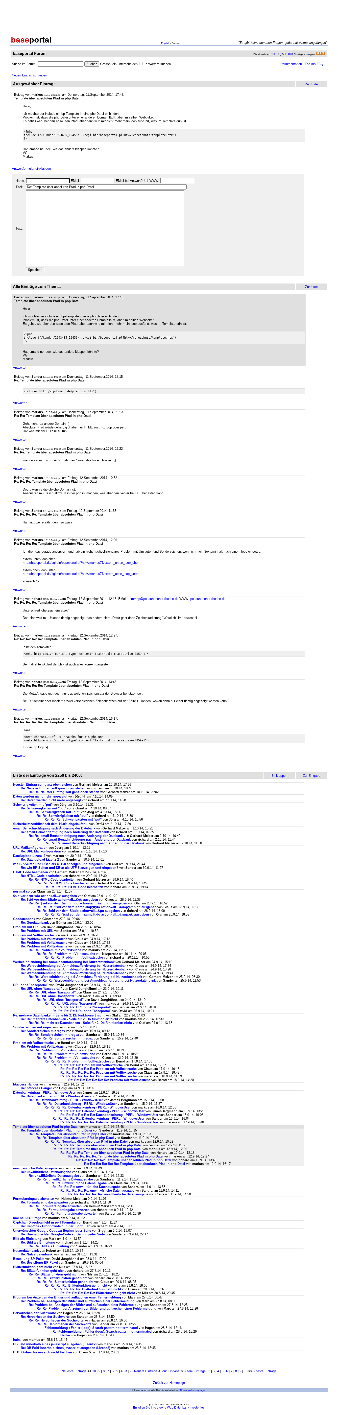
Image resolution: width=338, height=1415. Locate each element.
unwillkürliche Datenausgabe (35, 1168)
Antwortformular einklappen (31, 168)
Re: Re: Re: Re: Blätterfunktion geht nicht (76, 1285)
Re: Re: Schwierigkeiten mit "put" (54, 812)
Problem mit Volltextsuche (33, 935)
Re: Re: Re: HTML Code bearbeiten (63, 883)
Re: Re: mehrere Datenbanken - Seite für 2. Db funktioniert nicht (69, 1019)
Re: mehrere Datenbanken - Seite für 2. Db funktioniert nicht (58, 1015)
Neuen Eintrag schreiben (29, 75)
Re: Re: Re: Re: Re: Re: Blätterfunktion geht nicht (97, 1293)
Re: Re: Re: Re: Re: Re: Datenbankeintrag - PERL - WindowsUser (109, 1115)
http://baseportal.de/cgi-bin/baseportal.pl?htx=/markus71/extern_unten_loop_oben (81, 563)
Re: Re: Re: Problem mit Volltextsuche (66, 954)
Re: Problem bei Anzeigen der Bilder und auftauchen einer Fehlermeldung (78, 1301)
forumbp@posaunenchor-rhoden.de (153, 599)
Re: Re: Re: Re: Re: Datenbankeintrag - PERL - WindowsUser (98, 1111)
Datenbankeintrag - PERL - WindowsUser (44, 1092)
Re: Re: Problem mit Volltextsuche (55, 950)
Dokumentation (291, 64)
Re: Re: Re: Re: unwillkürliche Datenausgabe (86, 1187)
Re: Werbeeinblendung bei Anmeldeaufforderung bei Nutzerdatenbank (74, 965)
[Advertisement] (169, 17)
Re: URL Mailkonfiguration (41, 851)
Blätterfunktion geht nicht (32, 1267)
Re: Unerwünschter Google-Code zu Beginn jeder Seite (63, 1234)
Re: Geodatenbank (35, 922)
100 (290, 54)
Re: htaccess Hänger (36, 1088)
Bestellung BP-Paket (28, 1259)
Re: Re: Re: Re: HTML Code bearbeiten (74, 887)
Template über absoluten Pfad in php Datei (45, 1127)
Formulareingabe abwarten (33, 1199)
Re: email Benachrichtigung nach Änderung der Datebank (65, 832)
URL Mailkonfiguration (30, 847)
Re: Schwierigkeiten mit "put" (43, 808)
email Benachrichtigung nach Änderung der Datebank (54, 828)
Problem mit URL (26, 927)
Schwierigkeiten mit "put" (32, 804)
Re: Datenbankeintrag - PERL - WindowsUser (55, 1096)
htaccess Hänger (25, 1084)
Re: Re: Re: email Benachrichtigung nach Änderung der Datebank (95, 843)
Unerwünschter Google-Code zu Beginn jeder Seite (52, 1230)
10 (273, 54)
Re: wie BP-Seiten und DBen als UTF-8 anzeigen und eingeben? (69, 868)
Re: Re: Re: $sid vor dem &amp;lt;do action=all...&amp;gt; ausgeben (97, 914)
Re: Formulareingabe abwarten (44, 1202)
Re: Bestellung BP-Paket (39, 1262)
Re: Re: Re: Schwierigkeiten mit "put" (73, 819)
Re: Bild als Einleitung (38, 1242)
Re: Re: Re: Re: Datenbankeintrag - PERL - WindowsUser (88, 1107)
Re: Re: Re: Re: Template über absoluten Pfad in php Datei (97, 1145)
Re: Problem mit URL (37, 931)
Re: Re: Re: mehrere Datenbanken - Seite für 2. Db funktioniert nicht (80, 1023)
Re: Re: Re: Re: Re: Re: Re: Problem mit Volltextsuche (109, 1080)
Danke (65, 1335)
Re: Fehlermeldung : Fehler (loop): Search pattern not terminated (102, 1331)
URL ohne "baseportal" (30, 985)
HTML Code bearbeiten (30, 872)
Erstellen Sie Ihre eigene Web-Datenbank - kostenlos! (169, 1407)
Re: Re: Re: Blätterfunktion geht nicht (65, 1282)
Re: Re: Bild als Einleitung (49, 1246)
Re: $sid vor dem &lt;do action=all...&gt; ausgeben (59, 899)
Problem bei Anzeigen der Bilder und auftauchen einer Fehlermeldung (67, 1297)
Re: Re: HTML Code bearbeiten (52, 879)
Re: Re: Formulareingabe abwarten (55, 1206)
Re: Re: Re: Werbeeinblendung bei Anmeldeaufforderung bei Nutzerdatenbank (96, 980)
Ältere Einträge (195, 1371)
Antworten (20, 367)
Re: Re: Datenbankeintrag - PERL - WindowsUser (66, 1100)
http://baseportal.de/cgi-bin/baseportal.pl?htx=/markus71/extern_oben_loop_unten (81, 574)
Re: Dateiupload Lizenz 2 (40, 859)
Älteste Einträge (264, 1371)
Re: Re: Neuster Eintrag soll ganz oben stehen (64, 792)
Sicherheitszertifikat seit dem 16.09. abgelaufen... (50, 824)
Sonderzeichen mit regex (32, 1027)
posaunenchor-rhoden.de (207, 599)
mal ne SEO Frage (27, 1218)
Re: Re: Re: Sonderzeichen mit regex (65, 1038)
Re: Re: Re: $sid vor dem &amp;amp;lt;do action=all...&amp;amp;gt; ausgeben (96, 907)
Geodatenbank (24, 919)
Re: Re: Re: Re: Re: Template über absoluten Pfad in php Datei (115, 1156)
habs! (17, 1340)
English (165, 43)
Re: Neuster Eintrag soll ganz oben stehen (53, 788)
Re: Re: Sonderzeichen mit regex (54, 1035)
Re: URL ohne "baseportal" (41, 988)
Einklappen (279, 776)
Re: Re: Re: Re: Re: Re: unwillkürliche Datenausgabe (108, 1194)
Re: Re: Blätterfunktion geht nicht (54, 1274)
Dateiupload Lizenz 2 (29, 856)
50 (284, 54)
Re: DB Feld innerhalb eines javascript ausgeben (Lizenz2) (65, 1348)
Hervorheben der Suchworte (34, 1313)
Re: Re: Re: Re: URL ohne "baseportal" (81, 1007)
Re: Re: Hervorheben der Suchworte (56, 1320)
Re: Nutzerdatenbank (36, 1254)
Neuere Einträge (145, 1371)
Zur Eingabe (170, 1371)
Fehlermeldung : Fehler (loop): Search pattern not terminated (91, 1328)
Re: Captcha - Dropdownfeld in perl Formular (55, 1226)
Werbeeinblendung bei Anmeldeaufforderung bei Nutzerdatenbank (64, 962)
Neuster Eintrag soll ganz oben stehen (42, 784)
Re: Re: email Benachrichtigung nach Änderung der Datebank (76, 836)
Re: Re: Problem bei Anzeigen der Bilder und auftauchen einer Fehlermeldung (96, 1308)
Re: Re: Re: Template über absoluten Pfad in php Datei (86, 1141)
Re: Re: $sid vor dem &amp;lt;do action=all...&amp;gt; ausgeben (78, 903)
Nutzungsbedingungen (193, 1390)
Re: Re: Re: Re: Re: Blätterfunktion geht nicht (86, 1289)
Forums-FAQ (314, 64)
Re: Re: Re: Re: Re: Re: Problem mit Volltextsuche (98, 1069)
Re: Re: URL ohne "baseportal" (52, 992)
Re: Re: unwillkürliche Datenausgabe (65, 1179)
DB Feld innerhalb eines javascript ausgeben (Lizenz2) (55, 1344)
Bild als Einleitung (27, 1239)
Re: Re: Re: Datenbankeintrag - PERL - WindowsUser (77, 1104)
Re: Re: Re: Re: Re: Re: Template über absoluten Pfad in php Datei (134, 1164)
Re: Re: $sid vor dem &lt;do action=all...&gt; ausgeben (78, 911)
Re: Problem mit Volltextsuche (44, 939)
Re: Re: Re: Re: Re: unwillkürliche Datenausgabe (97, 1190)
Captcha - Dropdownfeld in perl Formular (44, 1222)
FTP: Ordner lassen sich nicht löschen (42, 1352)
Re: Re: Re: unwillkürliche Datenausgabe (76, 1183)
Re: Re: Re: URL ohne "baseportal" (71, 1003)
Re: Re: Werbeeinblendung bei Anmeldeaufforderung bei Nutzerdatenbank (85, 977)
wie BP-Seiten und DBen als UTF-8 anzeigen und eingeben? (59, 864)
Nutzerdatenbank (26, 1250)
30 (278, 54)
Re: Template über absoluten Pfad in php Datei (56, 1130)
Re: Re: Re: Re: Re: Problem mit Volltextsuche (87, 1065)
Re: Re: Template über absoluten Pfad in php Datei (67, 1134)
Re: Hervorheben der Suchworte (45, 1317)
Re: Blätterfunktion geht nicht (43, 1271)
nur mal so (21, 891)
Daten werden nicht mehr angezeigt (40, 796)
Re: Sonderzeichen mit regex (43, 1031)
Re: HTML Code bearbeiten (41, 876)
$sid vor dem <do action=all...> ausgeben (45, 896)
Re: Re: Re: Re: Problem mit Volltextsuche (77, 1061)
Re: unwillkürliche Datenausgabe (46, 1172)
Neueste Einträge (74, 1371)
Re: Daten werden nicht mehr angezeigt (51, 800)
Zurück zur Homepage (169, 1383)
